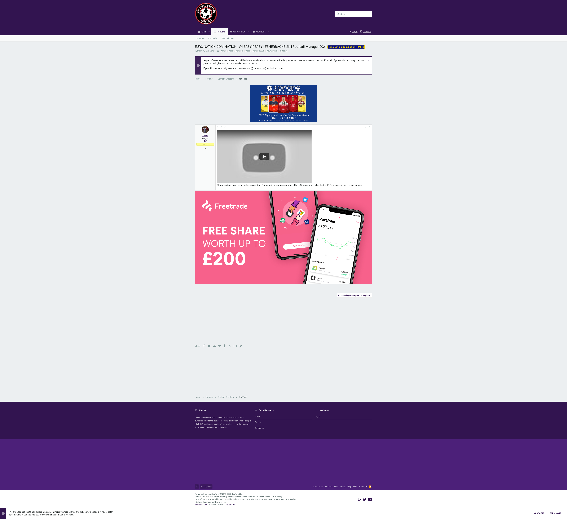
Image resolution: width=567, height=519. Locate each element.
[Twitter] (364, 499)
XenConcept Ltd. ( (267, 497)
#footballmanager (235, 51)
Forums (258, 422)
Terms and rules (331, 486)
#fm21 (223, 51)
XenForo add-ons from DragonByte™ (235, 499)
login (317, 416)
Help (355, 486)
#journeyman (272, 51)
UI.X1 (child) (206, 486)
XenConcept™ (243, 497)
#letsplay (283, 51)
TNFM (199, 51)
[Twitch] (359, 499)
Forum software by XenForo (218, 494)
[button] (209, 31)
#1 (370, 127)
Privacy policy (345, 486)
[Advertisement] (283, 321)
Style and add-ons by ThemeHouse (211, 502)
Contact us (259, 428)
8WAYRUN (230, 505)
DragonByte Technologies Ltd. (275, 499)
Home (257, 416)
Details (278, 497)
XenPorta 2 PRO (201, 505)
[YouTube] (370, 499)
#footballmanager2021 (254, 51)
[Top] (366, 486)
